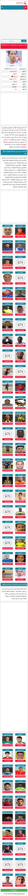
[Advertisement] (14, 24)
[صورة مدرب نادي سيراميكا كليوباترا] (7, 328)
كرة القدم (19, 2)
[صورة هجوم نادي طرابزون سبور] (7, 790)
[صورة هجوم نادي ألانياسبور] (20, 805)
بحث (24, 41)
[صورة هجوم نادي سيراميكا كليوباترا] (20, 234)
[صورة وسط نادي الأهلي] (7, 821)
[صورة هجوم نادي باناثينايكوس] (20, 743)
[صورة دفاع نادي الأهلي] (20, 883)
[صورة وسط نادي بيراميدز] (20, 774)
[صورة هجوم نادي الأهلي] (7, 805)
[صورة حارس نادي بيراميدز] (20, 790)
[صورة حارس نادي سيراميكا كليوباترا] (7, 312)
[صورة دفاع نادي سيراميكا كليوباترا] (7, 343)
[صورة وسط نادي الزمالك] (20, 759)
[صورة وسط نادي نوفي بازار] (7, 759)
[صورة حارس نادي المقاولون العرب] (7, 743)
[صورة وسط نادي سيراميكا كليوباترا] (20, 250)
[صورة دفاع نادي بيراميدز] (7, 774)
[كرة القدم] (25, 7)
